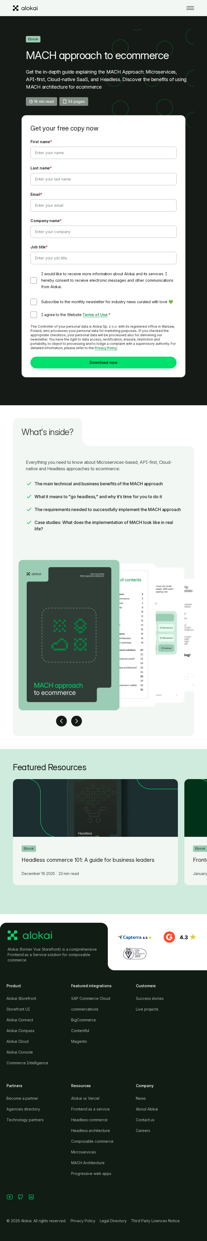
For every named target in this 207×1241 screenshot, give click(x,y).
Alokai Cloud (17, 1041)
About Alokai (147, 1109)
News (141, 1098)
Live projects (147, 1009)
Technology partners (25, 1119)
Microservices (83, 1152)
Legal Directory (113, 1220)
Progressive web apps (91, 1173)
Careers (143, 1130)
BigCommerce (83, 1020)
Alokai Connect (19, 1020)
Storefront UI (18, 1009)
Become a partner (22, 1098)
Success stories (150, 998)
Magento (79, 1041)
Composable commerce (92, 1141)
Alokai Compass (20, 1030)
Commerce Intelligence (27, 1063)
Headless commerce (89, 1119)
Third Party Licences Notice (155, 1220)
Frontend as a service (90, 1109)
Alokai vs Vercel (85, 1098)
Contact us (145, 1119)
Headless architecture (90, 1130)
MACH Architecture (88, 1162)
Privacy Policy (106, 348)
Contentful (80, 1030)
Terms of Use (94, 314)
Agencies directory (23, 1109)
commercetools (84, 1009)
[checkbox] (103, 302)
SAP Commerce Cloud (90, 998)
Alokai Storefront (21, 998)
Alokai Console (19, 1052)
